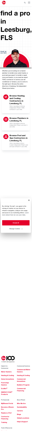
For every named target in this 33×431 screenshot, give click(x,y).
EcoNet (4, 388)
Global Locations (23, 418)
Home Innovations (7, 379)
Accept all (16, 222)
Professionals (5, 400)
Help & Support (22, 422)
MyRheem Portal (7, 403)
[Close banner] (29, 200)
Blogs (19, 414)
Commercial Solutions (23, 366)
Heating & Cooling (7, 375)
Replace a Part (6, 413)
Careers (20, 411)
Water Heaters (6, 372)
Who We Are (21, 403)
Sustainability (22, 407)
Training (4, 422)
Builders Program (23, 385)
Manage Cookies (14, 228)
